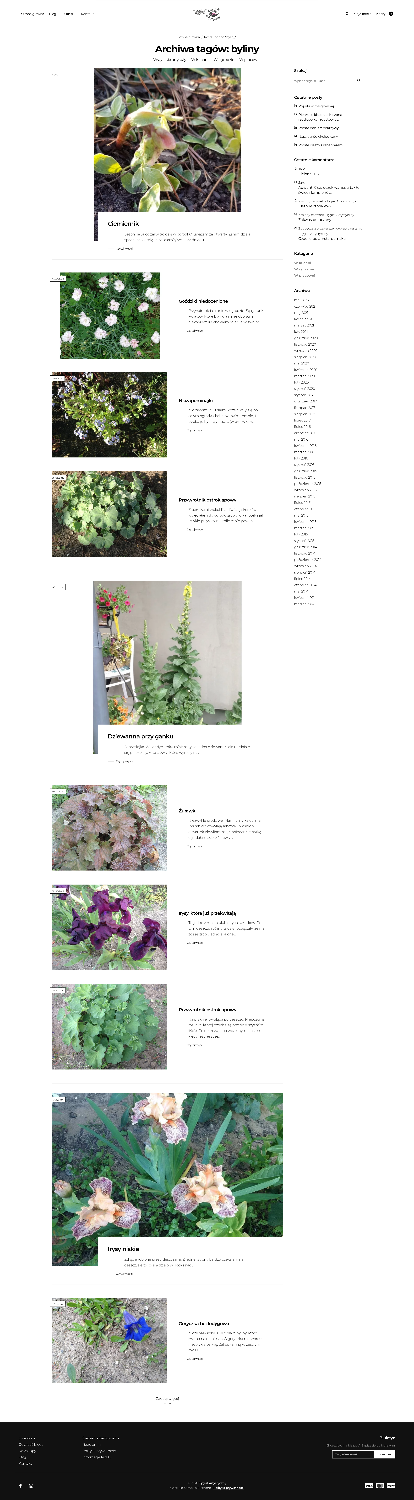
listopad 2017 (304, 408)
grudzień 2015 (305, 471)
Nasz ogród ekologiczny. (318, 136)
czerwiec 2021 (305, 306)
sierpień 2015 (304, 496)
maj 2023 (301, 300)
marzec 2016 (304, 452)
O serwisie (27, 1438)
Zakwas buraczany (314, 220)
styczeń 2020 (304, 389)
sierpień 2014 (304, 572)
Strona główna (189, 37)
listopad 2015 (304, 477)
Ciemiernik (123, 223)
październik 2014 (307, 560)
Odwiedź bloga (31, 1444)
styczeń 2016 (304, 465)
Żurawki (187, 811)
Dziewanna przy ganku (140, 736)
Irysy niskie (123, 1249)
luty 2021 (301, 332)
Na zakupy (27, 1451)
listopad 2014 (304, 553)
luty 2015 (301, 534)
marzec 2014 (304, 604)
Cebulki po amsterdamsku (322, 238)
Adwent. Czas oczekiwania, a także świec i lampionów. (328, 190)
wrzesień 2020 (305, 351)
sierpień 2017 (304, 414)
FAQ (22, 1457)
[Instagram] (31, 1486)
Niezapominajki (196, 400)
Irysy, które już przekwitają (207, 913)
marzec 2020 (304, 376)
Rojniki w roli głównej (316, 106)
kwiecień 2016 (305, 446)
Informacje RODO (97, 1457)
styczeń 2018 (304, 395)
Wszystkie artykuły (169, 60)
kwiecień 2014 (305, 598)
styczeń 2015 (304, 541)
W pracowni (250, 60)
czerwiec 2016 (305, 433)
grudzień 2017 (305, 401)
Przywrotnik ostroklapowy (207, 500)
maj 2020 (301, 363)
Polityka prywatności (99, 1451)
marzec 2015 (304, 528)
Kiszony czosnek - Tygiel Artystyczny (326, 201)
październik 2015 (307, 484)
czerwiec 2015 (305, 509)
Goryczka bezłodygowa (204, 1323)
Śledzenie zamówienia (101, 1438)
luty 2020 (301, 382)
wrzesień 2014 (305, 566)
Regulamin (91, 1444)
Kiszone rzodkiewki (315, 206)
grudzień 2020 (306, 338)
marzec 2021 (304, 325)
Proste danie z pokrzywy (318, 128)
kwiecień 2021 (305, 319)
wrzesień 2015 (305, 490)
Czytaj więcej (124, 248)
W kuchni (199, 60)
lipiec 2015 (302, 503)
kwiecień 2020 (305, 370)
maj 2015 (301, 515)
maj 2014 (301, 591)
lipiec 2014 (302, 579)
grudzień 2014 (305, 547)
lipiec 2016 (302, 427)
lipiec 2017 (302, 420)
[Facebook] (20, 1486)
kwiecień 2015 (305, 522)
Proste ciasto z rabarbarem (320, 145)
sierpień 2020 (305, 357)
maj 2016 (301, 439)
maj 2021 (301, 313)
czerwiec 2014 (305, 585)
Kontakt (25, 1463)
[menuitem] (35, 14)
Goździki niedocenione (203, 301)
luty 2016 (301, 458)
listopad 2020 (305, 344)
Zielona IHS (308, 174)
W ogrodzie (224, 60)
